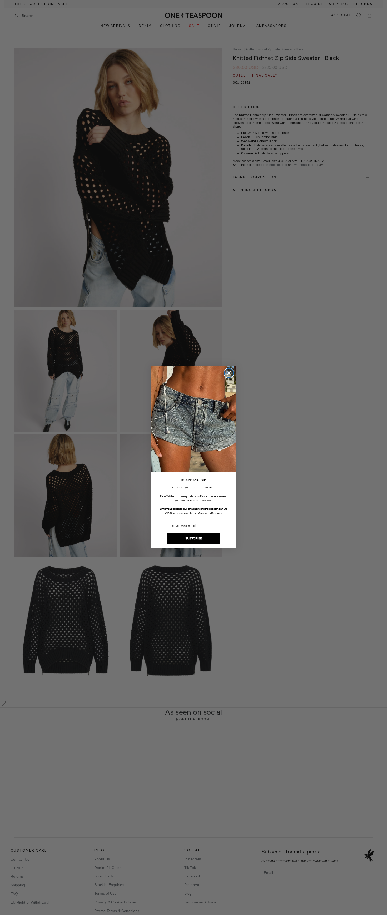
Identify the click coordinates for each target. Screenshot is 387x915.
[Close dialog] (229, 373)
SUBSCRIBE (193, 538)
